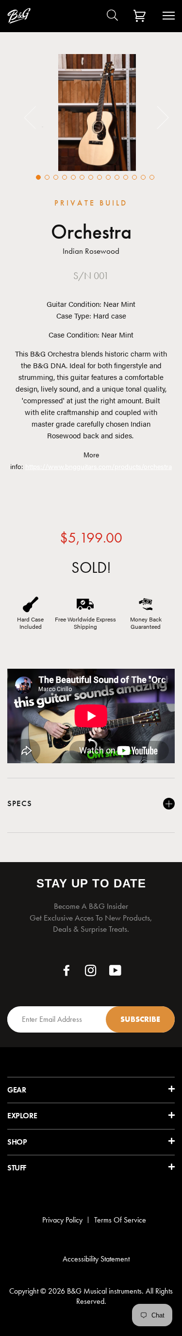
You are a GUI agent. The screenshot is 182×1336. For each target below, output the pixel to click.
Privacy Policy (62, 1220)
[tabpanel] (97, 112)
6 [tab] (82, 177)
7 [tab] (90, 177)
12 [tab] (134, 177)
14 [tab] (151, 177)
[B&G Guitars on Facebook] (67, 973)
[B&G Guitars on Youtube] (115, 973)
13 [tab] (143, 177)
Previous (35, 116)
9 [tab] (108, 177)
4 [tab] (64, 177)
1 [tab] (38, 177)
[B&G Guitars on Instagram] (91, 973)
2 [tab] (47, 177)
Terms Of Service (120, 1220)
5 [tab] (73, 177)
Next (157, 116)
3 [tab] (55, 177)
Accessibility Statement (96, 1259)
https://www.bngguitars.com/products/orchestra (98, 466)
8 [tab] (99, 177)
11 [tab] (125, 177)
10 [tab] (117, 177)
